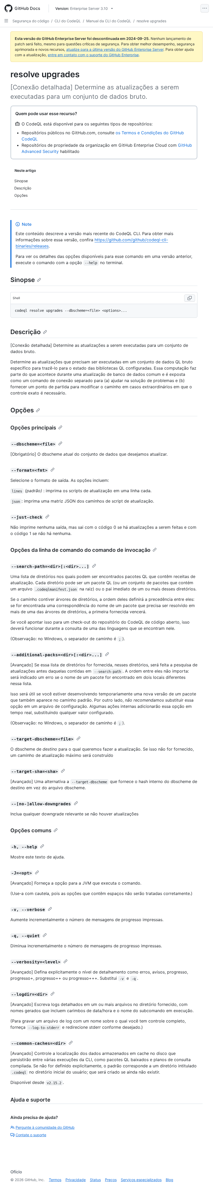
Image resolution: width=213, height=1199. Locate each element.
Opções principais (33, 428)
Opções (22, 410)
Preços (111, 1179)
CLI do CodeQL (68, 21)
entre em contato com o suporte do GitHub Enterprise (93, 55)
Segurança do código (30, 21)
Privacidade (75, 1179)
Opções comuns (30, 830)
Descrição (25, 332)
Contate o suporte (31, 1135)
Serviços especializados (141, 1179)
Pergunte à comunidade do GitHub (45, 1127)
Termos (55, 1179)
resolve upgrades (151, 21)
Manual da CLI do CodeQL (108, 21)
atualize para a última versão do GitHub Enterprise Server (114, 49)
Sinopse (22, 280)
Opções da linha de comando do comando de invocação (80, 550)
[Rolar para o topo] (201, 1187)
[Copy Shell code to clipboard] (189, 298)
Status (95, 1179)
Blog (169, 1179)
